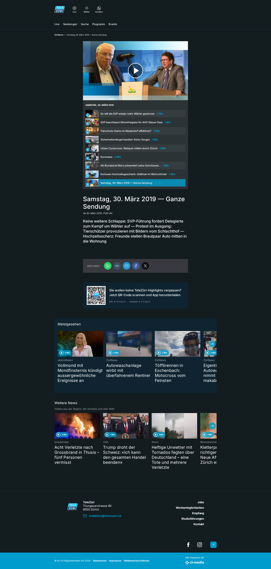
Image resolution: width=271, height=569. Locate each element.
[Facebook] (136, 266)
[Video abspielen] (135, 70)
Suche (85, 24)
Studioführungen (192, 518)
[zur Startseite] (60, 9)
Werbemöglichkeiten (190, 507)
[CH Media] (194, 562)
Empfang (198, 513)
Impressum (115, 560)
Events (113, 24)
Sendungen (70, 24)
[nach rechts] (212, 343)
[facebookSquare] (188, 545)
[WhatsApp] (108, 266)
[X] (145, 266)
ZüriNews (59, 35)
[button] (117, 266)
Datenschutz (100, 560)
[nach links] (58, 343)
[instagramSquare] (200, 545)
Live (56, 24)
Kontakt (199, 524)
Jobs (200, 502)
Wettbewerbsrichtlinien (136, 560)
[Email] (126, 266)
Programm (98, 24)
